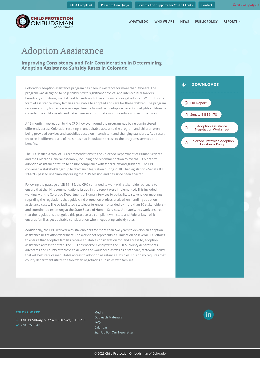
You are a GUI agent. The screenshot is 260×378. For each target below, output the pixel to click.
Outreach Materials (108, 317)
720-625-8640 (30, 325)
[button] (196, 103)
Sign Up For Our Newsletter (114, 332)
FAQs (98, 322)
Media (98, 312)
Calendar (100, 327)
